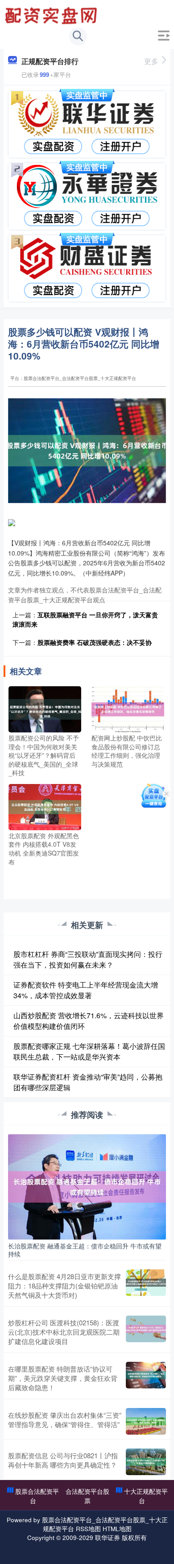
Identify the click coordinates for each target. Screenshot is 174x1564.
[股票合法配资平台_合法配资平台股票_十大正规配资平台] (52, 14)
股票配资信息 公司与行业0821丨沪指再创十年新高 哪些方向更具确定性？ (63, 1460)
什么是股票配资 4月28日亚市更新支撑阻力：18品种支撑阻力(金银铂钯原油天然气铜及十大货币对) (64, 1286)
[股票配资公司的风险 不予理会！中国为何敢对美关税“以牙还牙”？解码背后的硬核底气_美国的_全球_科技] (44, 708)
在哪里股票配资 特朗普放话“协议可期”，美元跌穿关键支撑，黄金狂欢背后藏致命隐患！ (62, 1378)
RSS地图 (88, 1528)
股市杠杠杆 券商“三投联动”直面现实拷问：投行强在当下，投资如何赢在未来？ (87, 959)
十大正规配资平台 (146, 1496)
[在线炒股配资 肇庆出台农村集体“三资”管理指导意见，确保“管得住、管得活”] (146, 1421)
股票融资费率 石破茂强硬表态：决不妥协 (94, 642)
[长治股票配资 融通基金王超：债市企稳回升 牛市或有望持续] (87, 1185)
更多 (151, 61)
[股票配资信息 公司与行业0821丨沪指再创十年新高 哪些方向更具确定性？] (146, 1461)
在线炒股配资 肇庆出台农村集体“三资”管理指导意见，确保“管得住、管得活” (64, 1419)
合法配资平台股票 (87, 1496)
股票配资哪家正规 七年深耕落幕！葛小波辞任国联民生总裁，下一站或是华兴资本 (89, 1051)
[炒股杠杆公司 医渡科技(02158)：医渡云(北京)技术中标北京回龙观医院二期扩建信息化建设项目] (146, 1332)
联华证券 (107, 1537)
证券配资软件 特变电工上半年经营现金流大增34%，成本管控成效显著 (85, 990)
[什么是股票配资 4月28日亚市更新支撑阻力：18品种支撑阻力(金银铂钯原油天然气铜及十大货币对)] (146, 1285)
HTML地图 (117, 1528)
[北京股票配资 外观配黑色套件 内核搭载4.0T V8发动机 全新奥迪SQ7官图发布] (44, 806)
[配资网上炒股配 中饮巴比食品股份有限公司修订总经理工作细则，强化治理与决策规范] (127, 708)
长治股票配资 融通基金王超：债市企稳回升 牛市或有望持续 (85, 1249)
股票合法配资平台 (37, 1496)
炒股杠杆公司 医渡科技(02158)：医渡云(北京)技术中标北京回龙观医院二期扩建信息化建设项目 (64, 1332)
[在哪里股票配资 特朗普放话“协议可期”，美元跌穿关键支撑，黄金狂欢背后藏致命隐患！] (146, 1378)
